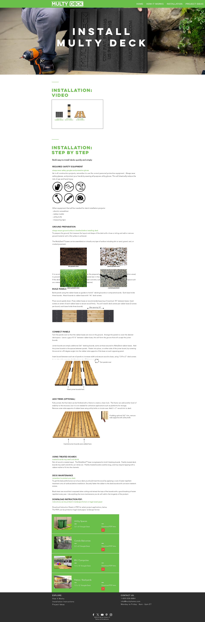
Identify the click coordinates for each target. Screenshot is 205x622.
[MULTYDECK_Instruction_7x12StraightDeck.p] (103, 589)
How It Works (58, 598)
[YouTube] (102, 614)
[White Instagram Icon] (111, 614)
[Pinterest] (106, 614)
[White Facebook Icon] (93, 614)
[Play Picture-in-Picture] (96, 125)
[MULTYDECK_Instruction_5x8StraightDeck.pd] (103, 550)
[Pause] (54, 125)
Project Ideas (58, 604)
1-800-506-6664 (128, 598)
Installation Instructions (63, 601)
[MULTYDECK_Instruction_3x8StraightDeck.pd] (103, 530)
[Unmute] (58, 125)
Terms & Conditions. (102, 619)
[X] (97, 614)
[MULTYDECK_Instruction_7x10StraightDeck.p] (103, 569)
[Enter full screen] (100, 125)
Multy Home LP (105, 617)
